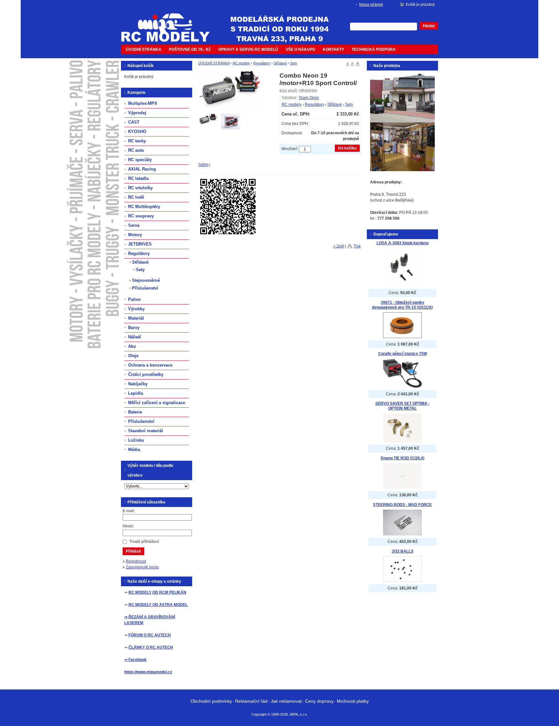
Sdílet (203, 164)
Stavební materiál (145, 430)
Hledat (429, 26)
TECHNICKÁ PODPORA (374, 49)
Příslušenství (145, 288)
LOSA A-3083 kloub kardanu (403, 243)
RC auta (136, 150)
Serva (133, 225)
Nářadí (134, 337)
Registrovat (136, 561)
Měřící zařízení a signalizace (156, 402)
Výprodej (137, 112)
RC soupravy (141, 216)
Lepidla (135, 393)
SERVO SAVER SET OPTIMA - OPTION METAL (402, 406)
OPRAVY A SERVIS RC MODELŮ (248, 49)
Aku (132, 346)
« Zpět (338, 246)
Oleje (133, 355)
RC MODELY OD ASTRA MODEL (158, 604)
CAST (133, 122)
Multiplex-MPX (142, 103)
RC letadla (138, 178)
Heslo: (128, 526)
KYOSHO (137, 131)
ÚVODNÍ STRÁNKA (143, 49)
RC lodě (136, 197)
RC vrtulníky (140, 187)
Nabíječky (138, 383)
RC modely (241, 63)
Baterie (135, 412)
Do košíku (347, 148)
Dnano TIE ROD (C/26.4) (402, 458)
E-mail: (129, 511)
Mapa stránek (371, 4)
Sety (293, 63)
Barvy (133, 327)
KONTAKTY (333, 49)
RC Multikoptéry (144, 206)
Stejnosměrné (146, 280)
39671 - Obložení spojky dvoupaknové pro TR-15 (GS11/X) (402, 305)
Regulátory (261, 63)
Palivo (134, 299)
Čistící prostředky (145, 374)
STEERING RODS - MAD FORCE (402, 504)
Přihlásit (133, 551)
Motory (135, 234)
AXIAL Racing (142, 169)
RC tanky (137, 140)
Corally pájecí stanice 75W (402, 353)
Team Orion (309, 97)
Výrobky (136, 308)
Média (134, 449)
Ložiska (136, 440)
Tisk (357, 246)
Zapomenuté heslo (142, 567)
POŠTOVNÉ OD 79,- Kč (190, 49)
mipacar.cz (169, 23)
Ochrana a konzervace (150, 365)
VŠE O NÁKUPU (300, 49)
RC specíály (140, 159)
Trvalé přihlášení (144, 541)
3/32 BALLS (402, 551)
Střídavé (280, 63)
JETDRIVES (140, 244)
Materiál (136, 318)
